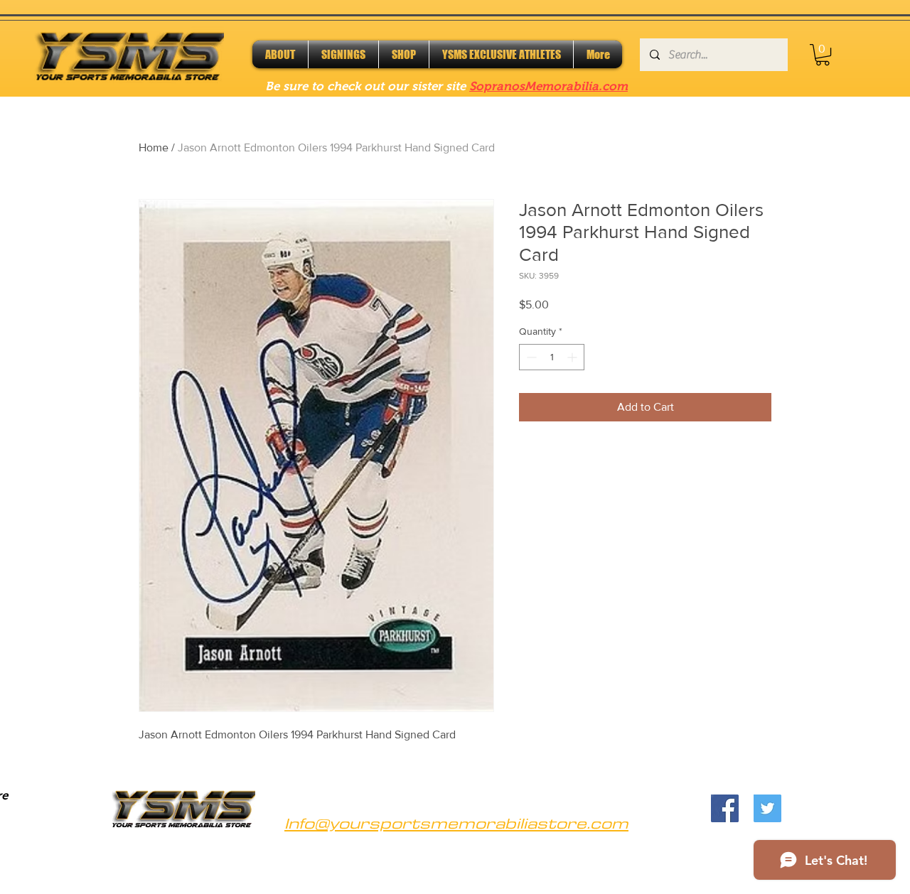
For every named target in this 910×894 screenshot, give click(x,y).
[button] (822, 54)
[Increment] (573, 357)
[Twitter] (767, 808)
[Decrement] (530, 357)
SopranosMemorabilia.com (548, 86)
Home (153, 147)
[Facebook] (725, 808)
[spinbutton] (551, 357)
